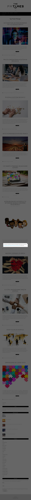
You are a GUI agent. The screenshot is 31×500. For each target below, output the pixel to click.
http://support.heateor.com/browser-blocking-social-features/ (12, 245)
